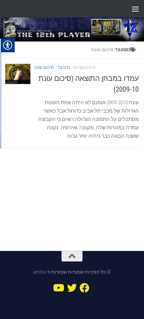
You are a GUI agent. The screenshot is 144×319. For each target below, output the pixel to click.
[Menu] (135, 8)
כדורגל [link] (64, 67)
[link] (72, 29)
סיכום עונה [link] (44, 67)
